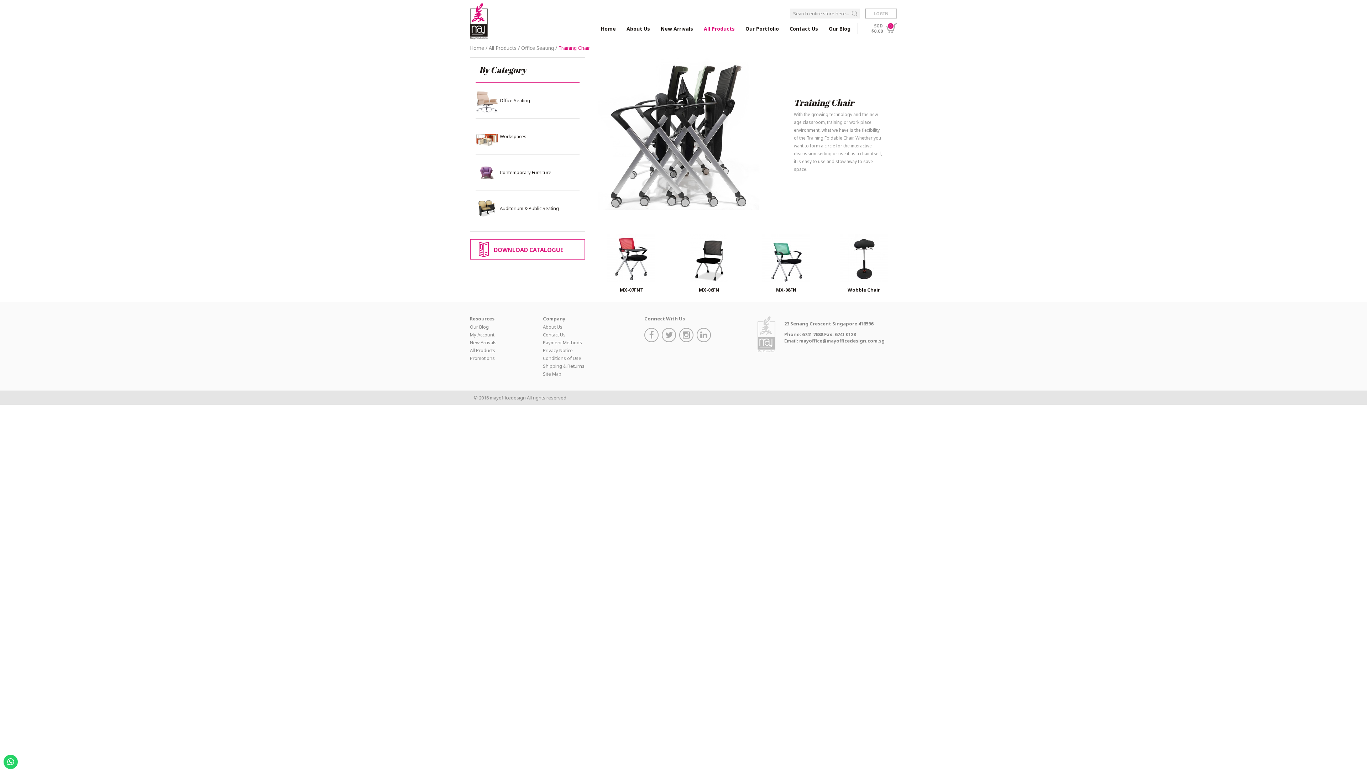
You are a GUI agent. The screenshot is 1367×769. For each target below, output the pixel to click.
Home (608, 28)
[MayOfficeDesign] (479, 21)
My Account (482, 334)
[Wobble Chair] (864, 258)
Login (881, 14)
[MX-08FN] (786, 258)
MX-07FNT (631, 290)
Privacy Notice (558, 350)
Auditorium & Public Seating (529, 208)
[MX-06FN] (709, 258)
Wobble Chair (864, 290)
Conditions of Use (562, 358)
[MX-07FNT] (631, 258)
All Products (503, 48)
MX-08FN (786, 290)
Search (855, 13)
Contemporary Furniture (525, 172)
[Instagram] (687, 336)
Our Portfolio (762, 28)
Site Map (552, 374)
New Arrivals (677, 28)
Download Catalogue (528, 250)
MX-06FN (709, 290)
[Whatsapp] (12, 759)
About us (638, 28)
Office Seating (537, 48)
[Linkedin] (705, 336)
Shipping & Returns (564, 366)
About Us (552, 327)
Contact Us (804, 28)
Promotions (482, 358)
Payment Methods (562, 342)
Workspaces (513, 136)
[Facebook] (652, 336)
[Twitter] (670, 336)
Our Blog (839, 28)
